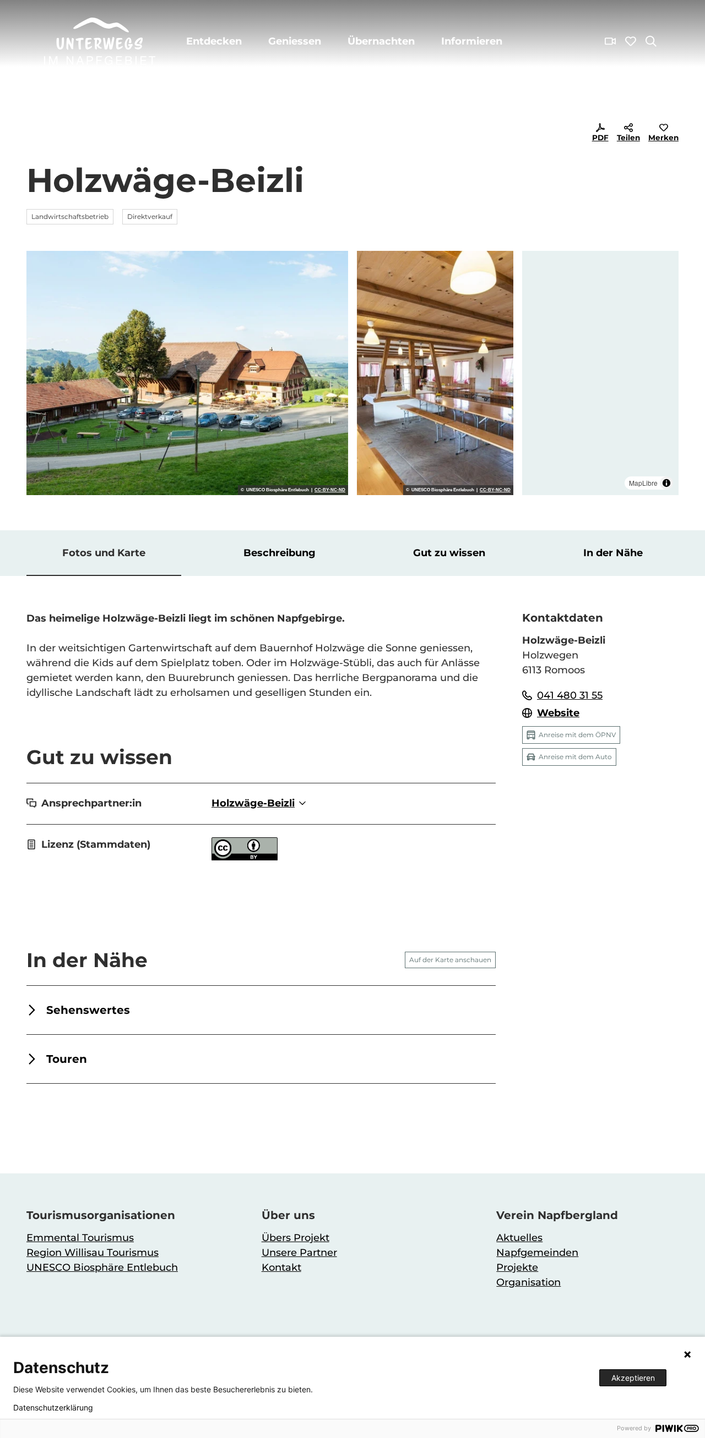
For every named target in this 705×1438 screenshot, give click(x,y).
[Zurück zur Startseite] (99, 41)
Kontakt (281, 1267)
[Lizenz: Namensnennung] (245, 857)
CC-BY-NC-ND (329, 490)
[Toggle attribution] (666, 483)
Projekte (517, 1267)
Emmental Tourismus (80, 1238)
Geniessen (294, 41)
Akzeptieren (633, 1377)
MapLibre (643, 482)
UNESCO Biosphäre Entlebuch (102, 1267)
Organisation (528, 1282)
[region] (600, 373)
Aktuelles (519, 1238)
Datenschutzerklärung (53, 1407)
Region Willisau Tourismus (92, 1253)
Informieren (471, 41)
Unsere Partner (299, 1253)
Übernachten (381, 41)
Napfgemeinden (537, 1253)
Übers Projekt (295, 1238)
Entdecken (214, 41)
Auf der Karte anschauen (450, 960)
